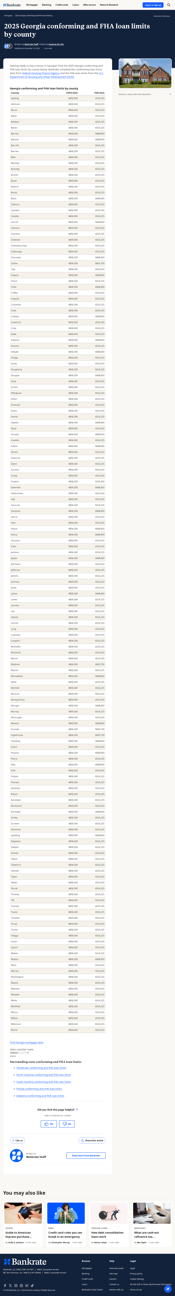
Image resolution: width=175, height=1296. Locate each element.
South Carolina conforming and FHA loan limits (43, 1081)
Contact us (114, 1284)
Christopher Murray (60, 1242)
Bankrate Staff (31, 44)
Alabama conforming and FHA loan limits (40, 1095)
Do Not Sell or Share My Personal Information (151, 1284)
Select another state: (22, 1049)
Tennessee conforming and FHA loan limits (41, 1067)
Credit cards (87, 1279)
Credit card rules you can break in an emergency (65, 1235)
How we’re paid (116, 1268)
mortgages (8, 15)
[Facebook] (5, 1285)
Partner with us (116, 1289)
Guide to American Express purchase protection (18, 1237)
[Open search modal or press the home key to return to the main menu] (169, 5)
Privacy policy (136, 1273)
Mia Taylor (142, 1242)
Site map (113, 1273)
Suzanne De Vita (56, 44)
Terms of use (136, 1289)
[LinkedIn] (21, 1285)
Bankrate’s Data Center (92, 1289)
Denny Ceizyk (100, 1242)
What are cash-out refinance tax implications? (146, 1237)
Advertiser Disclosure (162, 16)
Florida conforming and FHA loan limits (39, 1088)
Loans (84, 1284)
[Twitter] (10, 1285)
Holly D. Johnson (16, 1242)
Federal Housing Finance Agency (41, 73)
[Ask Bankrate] (168, 1289)
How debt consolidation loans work (107, 1235)
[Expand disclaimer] (170, 94)
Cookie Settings (137, 1279)
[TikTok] (32, 1285)
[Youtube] (26, 1285)
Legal (132, 1268)
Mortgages (87, 1268)
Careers (112, 1279)
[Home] (12, 5)
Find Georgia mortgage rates (26, 1042)
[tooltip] (77, 1110)
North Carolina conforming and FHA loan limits (43, 1074)
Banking (85, 1273)
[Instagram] (16, 1285)
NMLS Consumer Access (48, 1269)
